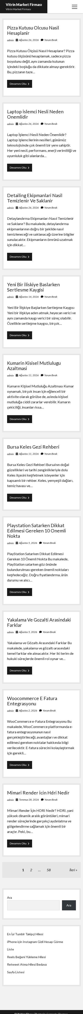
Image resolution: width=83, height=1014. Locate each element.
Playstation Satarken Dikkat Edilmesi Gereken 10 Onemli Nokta (36, 531)
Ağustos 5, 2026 (28, 543)
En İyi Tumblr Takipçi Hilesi (25, 934)
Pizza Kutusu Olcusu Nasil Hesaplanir (33, 30)
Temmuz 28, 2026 (29, 799)
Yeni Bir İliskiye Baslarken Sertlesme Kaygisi (33, 287)
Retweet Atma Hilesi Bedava (27, 964)
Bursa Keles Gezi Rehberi (33, 446)
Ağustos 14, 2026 (29, 296)
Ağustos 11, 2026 (29, 375)
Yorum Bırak (50, 40)
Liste (10, 949)
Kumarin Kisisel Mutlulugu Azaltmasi (34, 365)
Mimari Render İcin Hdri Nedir (38, 792)
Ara (9, 897)
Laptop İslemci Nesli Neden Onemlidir (35, 114)
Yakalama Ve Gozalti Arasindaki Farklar (39, 622)
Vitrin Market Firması (24, 4)
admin (10, 40)
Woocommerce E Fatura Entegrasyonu (32, 700)
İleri (72, 870)
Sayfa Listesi (15, 972)
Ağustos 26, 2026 (29, 40)
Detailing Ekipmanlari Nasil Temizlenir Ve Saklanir (34, 198)
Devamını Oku (21, 85)
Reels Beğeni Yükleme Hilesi (26, 957)
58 (49, 870)
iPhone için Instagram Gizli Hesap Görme (35, 942)
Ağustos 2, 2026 (28, 710)
